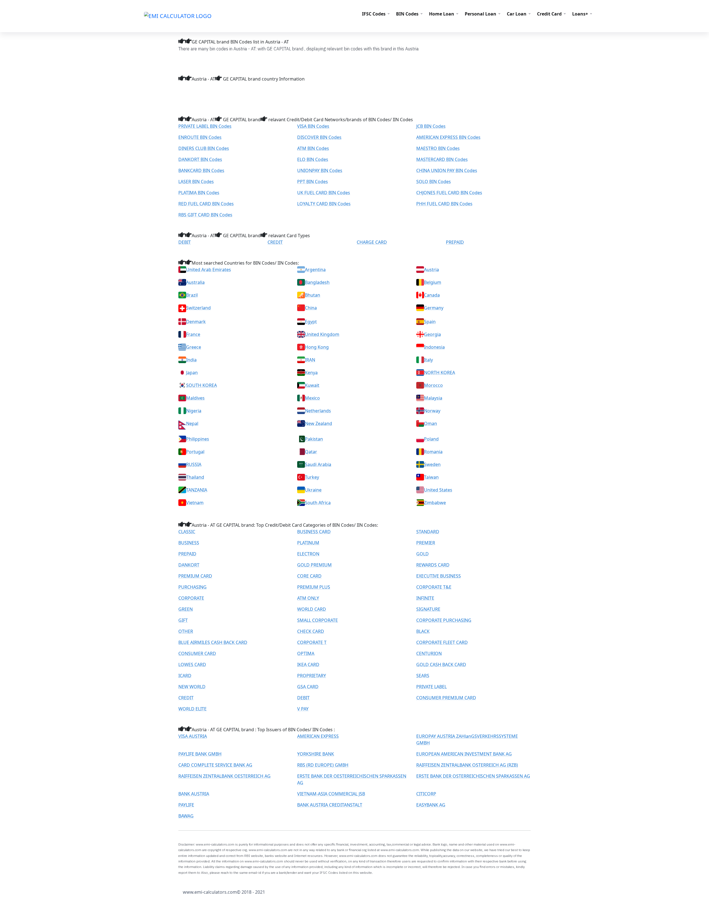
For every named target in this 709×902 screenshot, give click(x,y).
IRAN (310, 360)
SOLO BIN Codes (433, 182)
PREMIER (425, 543)
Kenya (311, 372)
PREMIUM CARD (195, 576)
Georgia (432, 334)
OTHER (185, 631)
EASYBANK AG (430, 805)
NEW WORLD (191, 687)
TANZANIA (196, 490)
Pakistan (314, 439)
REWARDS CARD (432, 565)
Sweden (432, 464)
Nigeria (193, 411)
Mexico (312, 398)
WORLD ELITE (192, 709)
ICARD (184, 676)
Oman (430, 423)
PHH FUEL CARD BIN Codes (444, 204)
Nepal (192, 423)
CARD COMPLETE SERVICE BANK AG (215, 765)
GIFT (183, 620)
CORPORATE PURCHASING (443, 620)
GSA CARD (307, 687)
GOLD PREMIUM (314, 565)
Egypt (311, 322)
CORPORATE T (312, 642)
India (191, 360)
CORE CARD (309, 576)
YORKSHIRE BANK (315, 754)
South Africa (318, 503)
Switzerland (198, 308)
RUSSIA (193, 464)
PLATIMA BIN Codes (198, 193)
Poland (431, 439)
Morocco (433, 385)
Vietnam (195, 503)
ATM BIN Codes (313, 148)
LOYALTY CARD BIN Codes (324, 204)
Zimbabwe (435, 503)
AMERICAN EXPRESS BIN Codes (448, 137)
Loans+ (580, 14)
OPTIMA (305, 653)
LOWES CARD (192, 664)
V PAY (303, 709)
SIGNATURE (428, 609)
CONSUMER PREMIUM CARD (446, 698)
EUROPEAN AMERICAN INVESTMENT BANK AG (464, 754)
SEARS (422, 676)
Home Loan (441, 14)
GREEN (185, 609)
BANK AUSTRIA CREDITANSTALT (329, 805)
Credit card (549, 14)
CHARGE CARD (372, 242)
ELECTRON (308, 554)
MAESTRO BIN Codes (438, 148)
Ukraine (313, 490)
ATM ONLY (308, 598)
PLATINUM (308, 543)
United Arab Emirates (208, 270)
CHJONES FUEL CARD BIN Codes (449, 193)
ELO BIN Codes (312, 159)
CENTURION (429, 653)
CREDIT (275, 242)
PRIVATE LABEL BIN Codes (205, 126)
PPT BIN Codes (312, 182)
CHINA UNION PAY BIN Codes (446, 170)
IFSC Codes (374, 14)
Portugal (195, 452)
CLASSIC (186, 532)
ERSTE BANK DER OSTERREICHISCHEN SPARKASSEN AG (473, 776)
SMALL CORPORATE (317, 620)
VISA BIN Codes (313, 126)
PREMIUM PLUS (313, 587)
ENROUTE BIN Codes (200, 137)
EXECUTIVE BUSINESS (438, 576)
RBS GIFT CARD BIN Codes (205, 215)
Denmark (196, 322)
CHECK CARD (310, 631)
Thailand (195, 477)
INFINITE (425, 598)
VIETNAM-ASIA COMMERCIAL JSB (331, 794)
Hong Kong (317, 347)
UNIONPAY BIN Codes (319, 170)
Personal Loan (480, 14)
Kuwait (312, 385)
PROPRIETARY (311, 676)
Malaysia (433, 398)
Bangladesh (317, 282)
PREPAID (455, 242)
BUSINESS (188, 543)
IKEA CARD (308, 664)
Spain (430, 322)
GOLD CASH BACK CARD (441, 664)
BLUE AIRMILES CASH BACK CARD (212, 642)
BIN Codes (407, 14)
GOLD (422, 554)
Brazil (192, 295)
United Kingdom (322, 334)
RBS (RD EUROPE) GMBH (322, 765)
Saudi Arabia (318, 464)
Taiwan (431, 477)
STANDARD (427, 532)
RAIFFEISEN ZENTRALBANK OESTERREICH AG (224, 776)
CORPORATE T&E (433, 587)
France (193, 334)
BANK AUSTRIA (193, 794)
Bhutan (312, 295)
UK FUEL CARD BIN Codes (323, 193)
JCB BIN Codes (431, 126)
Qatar (311, 452)
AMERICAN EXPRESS (318, 736)
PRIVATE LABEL (431, 687)
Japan (192, 372)
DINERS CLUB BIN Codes (203, 148)
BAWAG (186, 816)
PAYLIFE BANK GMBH (200, 754)
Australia (195, 282)
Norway (432, 411)
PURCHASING (192, 587)
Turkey (312, 477)
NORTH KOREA (439, 372)
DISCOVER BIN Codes (319, 137)
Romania (433, 452)
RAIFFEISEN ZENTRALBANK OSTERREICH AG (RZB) (467, 765)
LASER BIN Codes (196, 182)
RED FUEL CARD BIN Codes (206, 204)
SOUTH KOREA (201, 385)
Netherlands (318, 411)
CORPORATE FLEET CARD (442, 642)
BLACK (423, 631)
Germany (433, 308)
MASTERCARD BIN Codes (442, 159)
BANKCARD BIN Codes (201, 170)
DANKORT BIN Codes (200, 159)
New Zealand (318, 423)
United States (438, 490)
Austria (431, 270)
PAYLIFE (186, 805)
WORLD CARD (311, 609)
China (311, 308)
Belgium (432, 282)
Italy (428, 360)
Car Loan (516, 14)
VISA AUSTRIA (192, 736)
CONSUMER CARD (197, 653)
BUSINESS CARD (314, 532)
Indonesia (434, 347)
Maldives (195, 398)
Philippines (197, 439)
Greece (193, 347)
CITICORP (426, 794)
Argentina (315, 270)
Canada (432, 295)
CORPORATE (191, 598)
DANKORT (188, 565)
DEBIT (184, 242)
